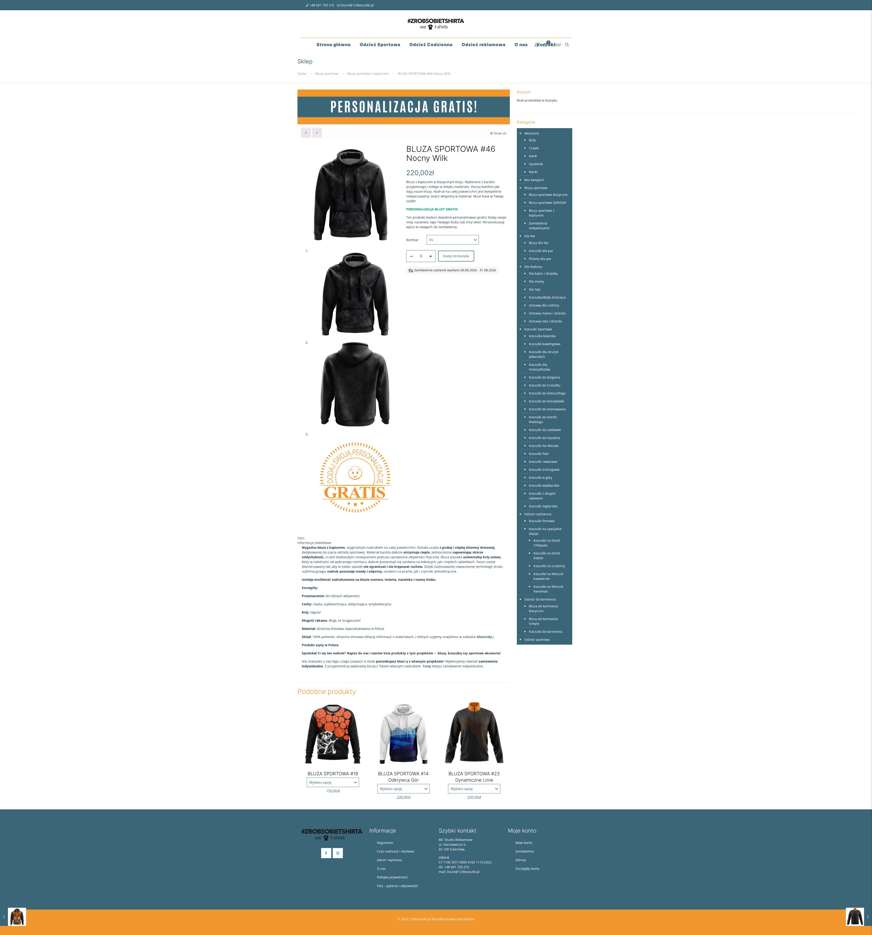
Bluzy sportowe (327, 73)
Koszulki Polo (539, 453)
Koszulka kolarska (542, 336)
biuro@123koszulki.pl (357, 5)
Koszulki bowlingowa (544, 344)
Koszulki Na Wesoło (543, 446)
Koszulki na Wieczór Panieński (548, 588)
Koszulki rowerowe (543, 461)
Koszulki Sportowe (538, 329)
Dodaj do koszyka (456, 256)
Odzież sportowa (537, 639)
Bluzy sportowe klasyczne (548, 194)
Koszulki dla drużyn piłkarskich (544, 354)
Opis (301, 538)
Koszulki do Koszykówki (546, 401)
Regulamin (385, 842)
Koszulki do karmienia (545, 631)
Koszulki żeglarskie (543, 506)
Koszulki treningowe (544, 469)
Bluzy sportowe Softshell (547, 202)
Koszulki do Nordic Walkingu (543, 419)
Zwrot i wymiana (389, 860)
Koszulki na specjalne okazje (545, 531)
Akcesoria (531, 133)
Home (301, 73)
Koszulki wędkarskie (544, 485)
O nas (381, 868)
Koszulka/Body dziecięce (547, 297)
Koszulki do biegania (544, 377)
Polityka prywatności (392, 877)
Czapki (534, 148)
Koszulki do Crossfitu (544, 385)
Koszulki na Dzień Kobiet (546, 555)
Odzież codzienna (537, 514)
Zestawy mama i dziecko (547, 313)
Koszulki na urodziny (549, 566)
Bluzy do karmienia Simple (543, 621)
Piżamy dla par (540, 259)
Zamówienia (524, 851)
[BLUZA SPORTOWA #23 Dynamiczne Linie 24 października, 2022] (859, 917)
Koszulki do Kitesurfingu (547, 393)
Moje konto (523, 842)
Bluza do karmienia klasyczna (543, 608)
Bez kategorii (534, 180)
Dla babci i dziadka (543, 273)
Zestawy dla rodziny (544, 305)
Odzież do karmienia (540, 599)
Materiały (484, 637)
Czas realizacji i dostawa (395, 851)
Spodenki (536, 164)
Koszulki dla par (541, 251)
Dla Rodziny (533, 266)
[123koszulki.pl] (436, 24)
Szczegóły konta (527, 868)
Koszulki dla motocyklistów (539, 367)
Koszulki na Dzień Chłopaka (546, 542)
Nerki (533, 156)
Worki (533, 172)
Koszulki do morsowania (547, 409)
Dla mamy (536, 281)
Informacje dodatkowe (314, 543)
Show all (500, 133)
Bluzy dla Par (539, 243)
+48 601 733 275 (322, 5)
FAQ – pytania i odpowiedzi (397, 886)
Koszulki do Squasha (544, 438)
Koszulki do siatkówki (545, 430)
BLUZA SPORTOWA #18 (333, 773)
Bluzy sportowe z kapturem (368, 73)
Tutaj (427, 666)
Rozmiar (412, 240)
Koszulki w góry (540, 477)
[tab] (403, 538)
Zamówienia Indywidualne (539, 225)
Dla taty (534, 289)
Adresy (520, 860)
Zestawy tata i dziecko (545, 321)
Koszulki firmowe (542, 521)
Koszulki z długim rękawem (542, 495)
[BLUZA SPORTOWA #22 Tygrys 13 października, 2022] (13, 917)
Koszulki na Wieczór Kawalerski (548, 576)
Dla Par (529, 236)
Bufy (532, 140)
